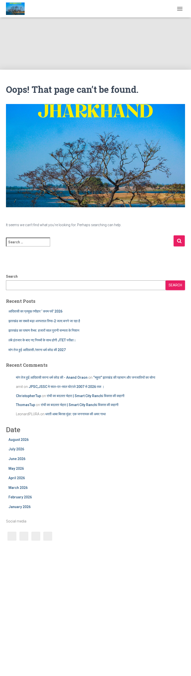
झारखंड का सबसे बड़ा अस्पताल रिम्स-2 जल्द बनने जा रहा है (44, 321)
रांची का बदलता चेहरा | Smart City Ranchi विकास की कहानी (85, 396)
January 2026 (19, 507)
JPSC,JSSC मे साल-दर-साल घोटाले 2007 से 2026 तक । (66, 387)
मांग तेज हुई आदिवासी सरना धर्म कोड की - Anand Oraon (52, 377)
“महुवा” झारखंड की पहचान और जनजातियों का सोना (124, 377)
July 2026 (16, 449)
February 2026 (20, 497)
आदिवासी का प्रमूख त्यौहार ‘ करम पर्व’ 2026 (35, 311)
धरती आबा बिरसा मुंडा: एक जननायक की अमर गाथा (75, 414)
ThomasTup (25, 405)
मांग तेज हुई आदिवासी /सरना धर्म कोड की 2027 (37, 350)
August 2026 (18, 440)
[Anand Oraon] (17, 8)
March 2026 (18, 488)
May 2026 (16, 468)
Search (12, 276)
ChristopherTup (28, 396)
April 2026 (16, 478)
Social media (16, 521)
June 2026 (16, 459)
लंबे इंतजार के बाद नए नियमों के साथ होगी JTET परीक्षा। (42, 340)
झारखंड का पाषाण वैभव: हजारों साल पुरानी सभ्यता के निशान (44, 330)
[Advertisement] (93, 35)
